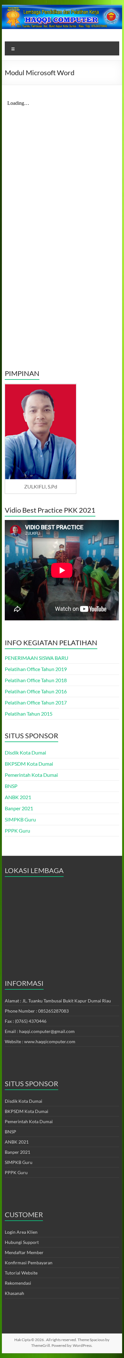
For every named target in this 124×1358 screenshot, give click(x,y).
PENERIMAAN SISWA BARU (36, 658)
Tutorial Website (21, 1272)
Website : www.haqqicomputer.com (40, 1041)
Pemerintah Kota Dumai (31, 775)
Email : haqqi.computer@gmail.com (40, 1031)
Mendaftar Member (24, 1252)
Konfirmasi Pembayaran (28, 1262)
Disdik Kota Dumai (25, 752)
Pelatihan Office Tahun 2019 (36, 669)
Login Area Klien (21, 1232)
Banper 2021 (19, 808)
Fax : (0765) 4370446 (25, 1021)
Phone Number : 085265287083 (37, 1011)
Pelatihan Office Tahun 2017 (36, 702)
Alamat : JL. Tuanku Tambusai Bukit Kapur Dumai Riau (58, 1000)
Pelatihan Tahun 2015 (28, 714)
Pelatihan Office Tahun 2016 (36, 691)
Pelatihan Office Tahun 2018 (36, 680)
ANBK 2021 (18, 797)
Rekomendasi (18, 1283)
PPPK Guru (17, 830)
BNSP (11, 786)
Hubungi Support (22, 1242)
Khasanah (14, 1293)
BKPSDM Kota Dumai (29, 764)
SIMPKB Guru (20, 819)
